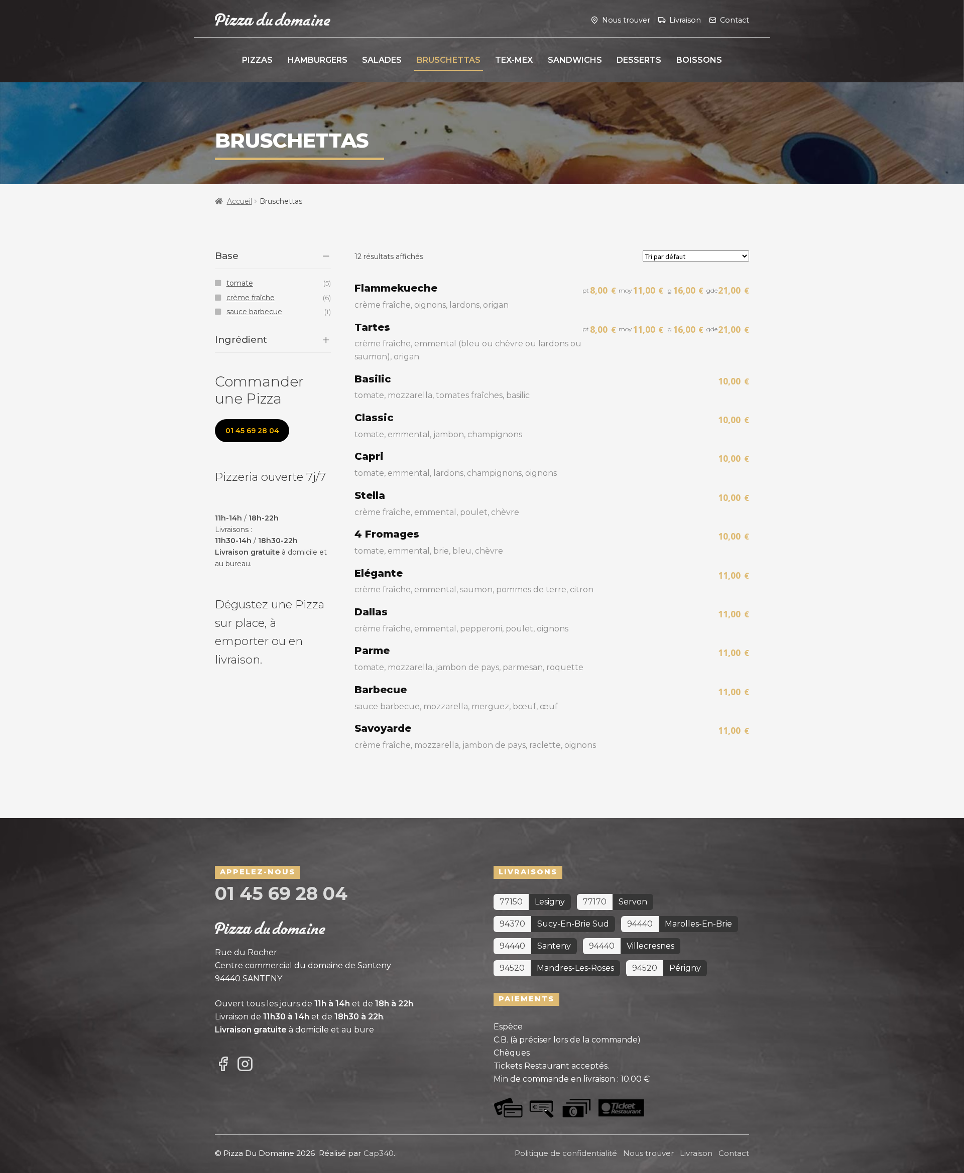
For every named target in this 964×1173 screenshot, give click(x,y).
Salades (382, 60)
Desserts (639, 60)
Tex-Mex (514, 60)
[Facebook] (223, 1065)
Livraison (685, 20)
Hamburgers (317, 60)
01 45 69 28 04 (252, 430)
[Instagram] (245, 1065)
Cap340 (379, 1153)
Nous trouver (626, 20)
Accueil (239, 201)
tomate (239, 283)
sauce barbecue (254, 311)
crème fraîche (250, 297)
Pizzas (257, 60)
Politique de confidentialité (566, 1153)
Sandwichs (575, 60)
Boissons (699, 60)
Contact (734, 20)
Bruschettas (448, 60)
